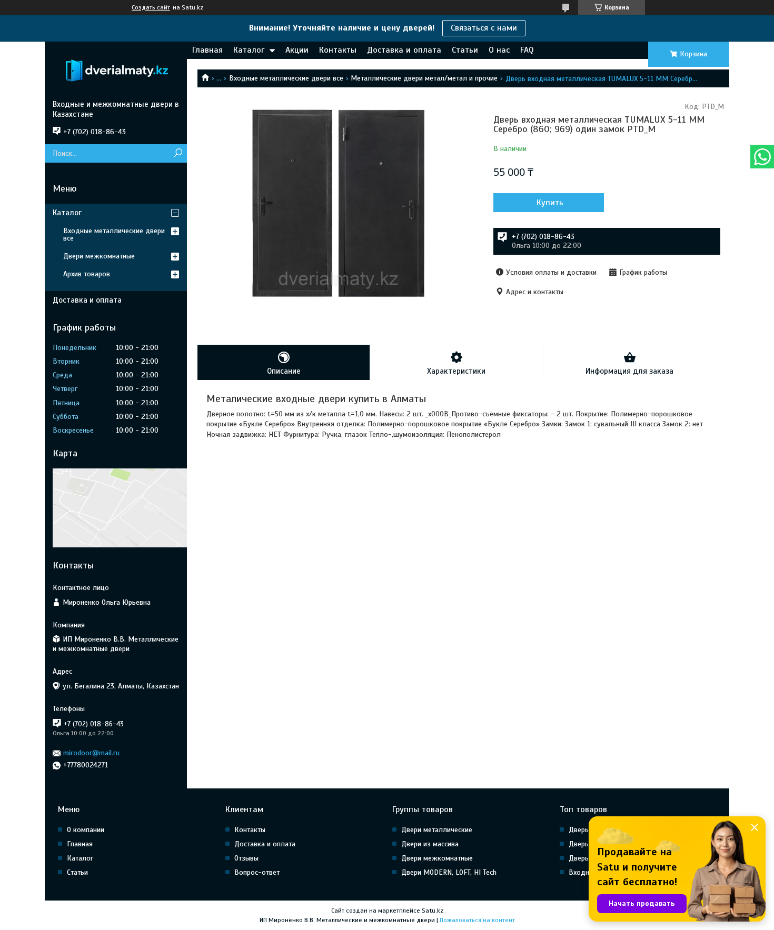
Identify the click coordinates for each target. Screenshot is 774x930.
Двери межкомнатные (99, 256)
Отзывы (246, 858)
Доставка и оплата (404, 50)
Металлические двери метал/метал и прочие (424, 78)
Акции (297, 50)
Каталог (248, 50)
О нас (499, 50)
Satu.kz (432, 910)
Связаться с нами (484, 28)
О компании (85, 829)
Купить (550, 202)
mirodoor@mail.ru (91, 752)
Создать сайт (151, 7)
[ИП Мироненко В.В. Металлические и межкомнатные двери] (116, 70)
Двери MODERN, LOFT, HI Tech (449, 872)
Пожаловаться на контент (477, 920)
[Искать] (177, 153)
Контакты (337, 50)
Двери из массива (430, 843)
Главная (207, 50)
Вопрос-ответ (257, 872)
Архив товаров (86, 273)
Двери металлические (436, 829)
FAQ (526, 50)
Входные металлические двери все (286, 78)
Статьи (465, 50)
